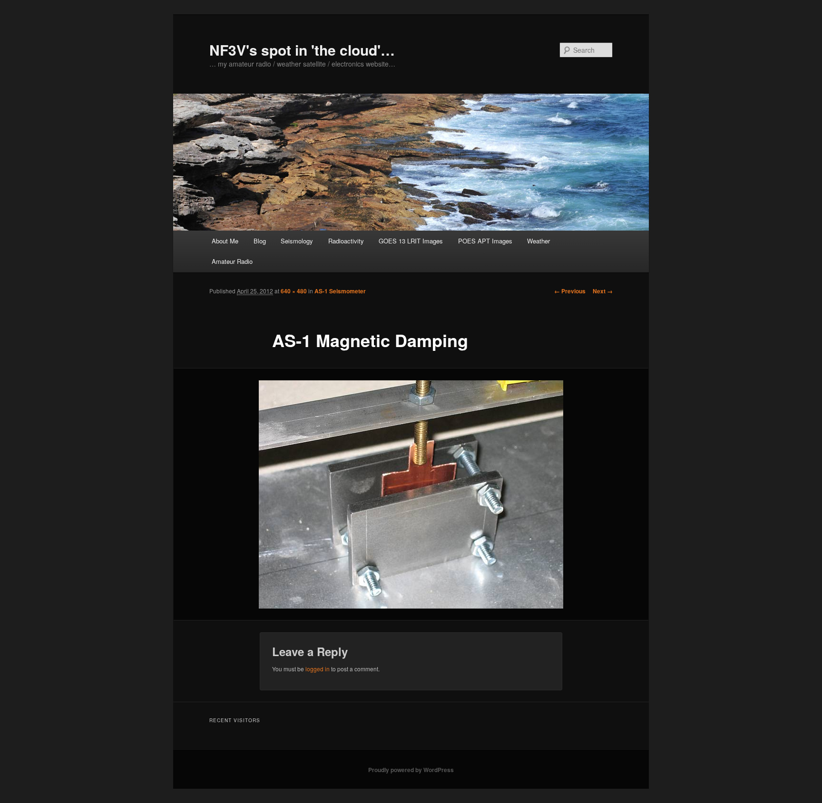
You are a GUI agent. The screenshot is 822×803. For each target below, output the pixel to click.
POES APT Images (485, 240)
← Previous (570, 291)
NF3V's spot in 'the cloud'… (302, 49)
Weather (538, 240)
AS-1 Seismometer (340, 291)
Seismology (297, 240)
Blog (260, 240)
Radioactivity (346, 240)
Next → (603, 291)
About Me (225, 240)
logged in (317, 669)
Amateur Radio (232, 261)
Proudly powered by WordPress (411, 769)
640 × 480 (294, 291)
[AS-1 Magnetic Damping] (411, 494)
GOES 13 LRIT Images (411, 240)
